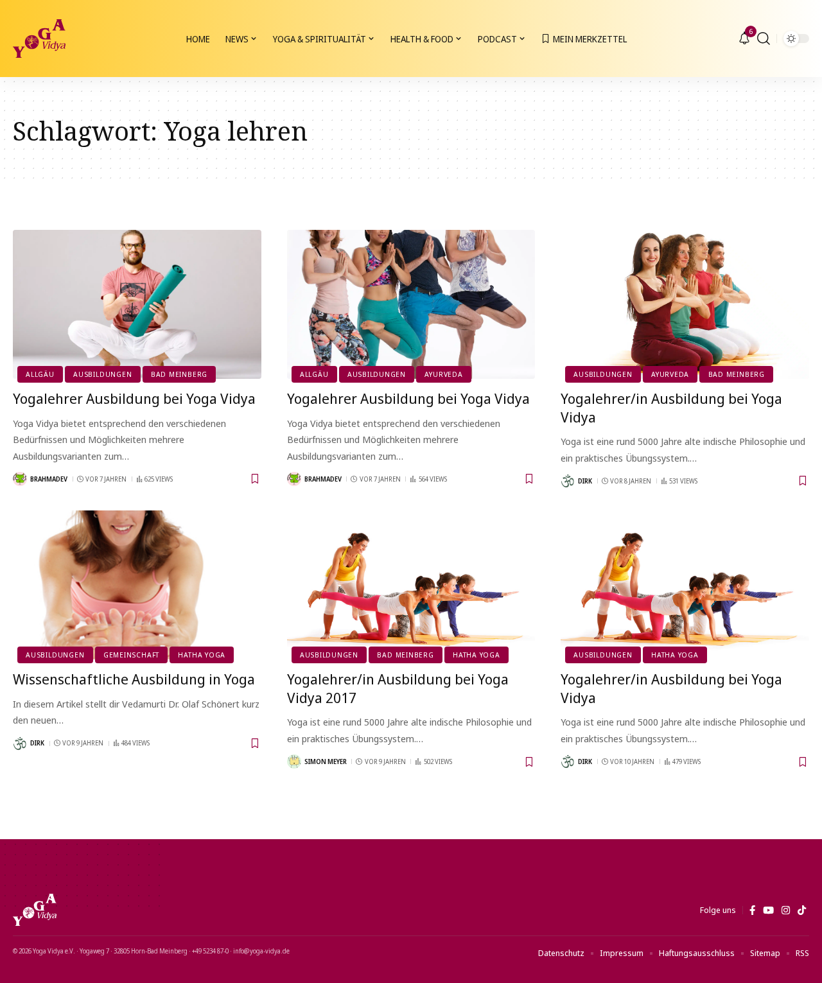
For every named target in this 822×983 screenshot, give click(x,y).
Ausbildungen (102, 374)
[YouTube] (768, 910)
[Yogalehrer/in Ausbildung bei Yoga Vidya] (685, 304)
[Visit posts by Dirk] (568, 481)
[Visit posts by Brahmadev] (20, 479)
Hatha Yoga (201, 654)
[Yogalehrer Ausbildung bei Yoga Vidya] (137, 304)
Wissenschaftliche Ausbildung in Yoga (134, 678)
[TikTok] (801, 910)
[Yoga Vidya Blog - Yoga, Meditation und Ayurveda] (39, 38)
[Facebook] (752, 910)
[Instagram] (785, 910)
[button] (763, 38)
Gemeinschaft (131, 654)
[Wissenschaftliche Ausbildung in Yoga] (137, 584)
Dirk (585, 480)
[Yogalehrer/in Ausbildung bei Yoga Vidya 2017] (411, 584)
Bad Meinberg (179, 374)
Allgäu (40, 374)
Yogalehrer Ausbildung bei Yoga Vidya (134, 398)
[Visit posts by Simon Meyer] (294, 761)
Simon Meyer (325, 761)
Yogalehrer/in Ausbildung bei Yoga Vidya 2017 (398, 688)
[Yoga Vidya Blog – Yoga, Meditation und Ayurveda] (35, 910)
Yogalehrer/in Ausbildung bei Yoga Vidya (671, 407)
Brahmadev (48, 478)
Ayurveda (443, 374)
